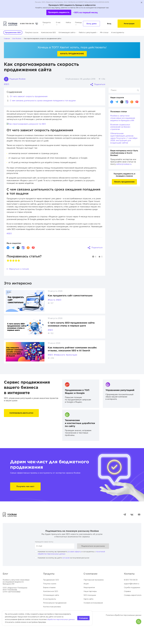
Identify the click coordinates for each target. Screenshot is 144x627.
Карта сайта (88, 599)
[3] (13, 260)
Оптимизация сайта (66, 32)
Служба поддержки (132, 587)
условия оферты (74, 552)
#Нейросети (59, 355)
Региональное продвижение (54, 603)
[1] (8, 260)
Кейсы (68, 22)
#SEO (6, 84)
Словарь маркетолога (132, 595)
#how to (51, 300)
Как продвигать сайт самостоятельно (70, 295)
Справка (127, 591)
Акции (86, 584)
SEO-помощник (90, 595)
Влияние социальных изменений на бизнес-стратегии (120, 127)
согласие (66, 558)
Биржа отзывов (49, 587)
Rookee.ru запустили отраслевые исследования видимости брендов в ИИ (122, 118)
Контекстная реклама (52, 607)
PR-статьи (104, 32)
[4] (16, 260)
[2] (10, 260)
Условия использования (93, 603)
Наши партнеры (90, 591)
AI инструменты (117, 32)
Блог (5, 573)
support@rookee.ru (131, 584)
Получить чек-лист (25, 486)
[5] (18, 260)
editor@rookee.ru (123, 164)
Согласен (83, 618)
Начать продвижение (72, 54)
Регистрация (129, 23)
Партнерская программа (94, 580)
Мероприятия (89, 587)
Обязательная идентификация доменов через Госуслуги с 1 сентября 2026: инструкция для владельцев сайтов (123, 138)
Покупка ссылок (31, 32)
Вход (109, 23)
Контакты (129, 573)
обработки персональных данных (61, 619)
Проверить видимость (58, 12)
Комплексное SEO (48, 32)
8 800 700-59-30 (27, 23)
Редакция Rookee (17, 79)
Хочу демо (91, 24)
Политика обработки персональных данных (123, 615)
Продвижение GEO (51, 580)
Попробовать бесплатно (21, 413)
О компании (90, 573)
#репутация (71, 355)
